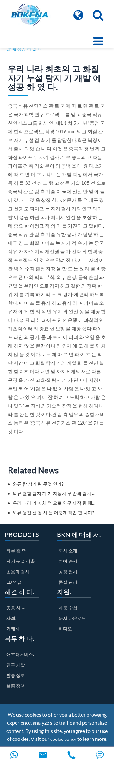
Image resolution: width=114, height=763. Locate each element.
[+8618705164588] (14, 755)
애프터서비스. (20, 654)
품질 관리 (68, 582)
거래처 (13, 628)
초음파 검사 (17, 571)
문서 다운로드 (72, 618)
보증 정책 (15, 685)
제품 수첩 (68, 607)
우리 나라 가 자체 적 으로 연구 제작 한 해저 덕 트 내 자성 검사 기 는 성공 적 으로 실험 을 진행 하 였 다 (55, 503)
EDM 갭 (14, 582)
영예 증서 (68, 561)
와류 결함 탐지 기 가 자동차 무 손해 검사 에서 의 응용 (55, 493)
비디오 (65, 628)
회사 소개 (68, 550)
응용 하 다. (16, 607)
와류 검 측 (16, 550)
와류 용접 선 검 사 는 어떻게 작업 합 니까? (53, 512)
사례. (11, 618)
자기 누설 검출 (20, 561)
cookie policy (63, 739)
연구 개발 (15, 664)
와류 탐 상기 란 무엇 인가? (38, 484)
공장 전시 (68, 571)
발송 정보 (15, 675)
